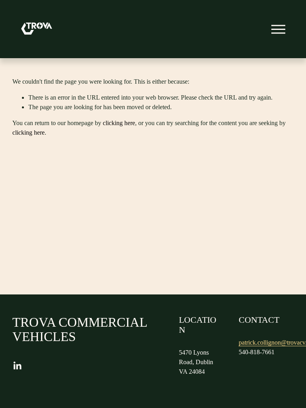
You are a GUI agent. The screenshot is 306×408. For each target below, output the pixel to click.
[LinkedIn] (17, 366)
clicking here (119, 123)
